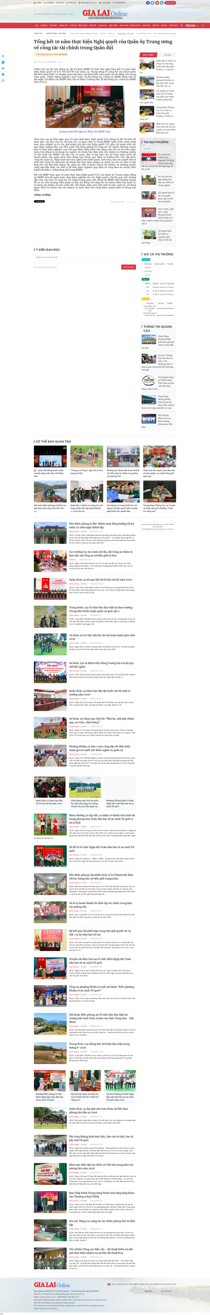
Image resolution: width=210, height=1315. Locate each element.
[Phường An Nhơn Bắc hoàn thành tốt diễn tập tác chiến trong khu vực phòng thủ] (123, 456)
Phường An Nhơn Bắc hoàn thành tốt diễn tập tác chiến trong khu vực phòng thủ (123, 473)
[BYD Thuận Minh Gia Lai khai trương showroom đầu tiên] (149, 419)
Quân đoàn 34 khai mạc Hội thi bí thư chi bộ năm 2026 (49, 802)
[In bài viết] (3, 80)
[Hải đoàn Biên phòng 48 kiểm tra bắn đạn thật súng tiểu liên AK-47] (147, 80)
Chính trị (63, 25)
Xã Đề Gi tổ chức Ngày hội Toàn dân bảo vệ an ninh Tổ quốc (101, 849)
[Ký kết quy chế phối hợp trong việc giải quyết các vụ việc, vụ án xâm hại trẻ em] (50, 940)
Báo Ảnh (50, 3)
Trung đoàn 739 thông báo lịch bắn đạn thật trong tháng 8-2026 (99, 1045)
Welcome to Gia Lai (88, 3)
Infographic (121, 3)
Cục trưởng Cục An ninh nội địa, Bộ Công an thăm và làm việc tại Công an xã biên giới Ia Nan (100, 553)
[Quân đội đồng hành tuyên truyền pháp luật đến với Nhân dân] (50, 456)
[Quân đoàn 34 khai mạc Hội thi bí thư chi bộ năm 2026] (50, 787)
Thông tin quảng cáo (158, 329)
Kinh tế (93, 25)
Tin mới (167, 55)
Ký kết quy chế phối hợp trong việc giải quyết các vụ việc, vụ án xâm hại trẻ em (100, 932)
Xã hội (164, 25)
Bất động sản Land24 (161, 524)
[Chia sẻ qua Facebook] (3, 56)
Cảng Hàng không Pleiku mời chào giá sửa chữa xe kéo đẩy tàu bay (158, 342)
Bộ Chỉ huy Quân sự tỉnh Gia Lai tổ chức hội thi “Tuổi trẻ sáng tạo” (85, 1097)
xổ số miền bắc (146, 524)
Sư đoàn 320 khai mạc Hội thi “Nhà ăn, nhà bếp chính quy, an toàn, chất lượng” (101, 720)
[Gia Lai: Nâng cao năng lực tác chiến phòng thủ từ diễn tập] (50, 1230)
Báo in (61, 3)
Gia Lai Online (52, 1284)
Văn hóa (146, 25)
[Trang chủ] (36, 25)
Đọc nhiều (148, 55)
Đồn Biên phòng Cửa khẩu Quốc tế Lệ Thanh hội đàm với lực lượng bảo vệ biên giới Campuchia (101, 876)
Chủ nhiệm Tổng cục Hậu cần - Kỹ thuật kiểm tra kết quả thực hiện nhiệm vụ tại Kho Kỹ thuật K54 (101, 1251)
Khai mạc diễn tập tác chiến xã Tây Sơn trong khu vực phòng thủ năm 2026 (101, 1166)
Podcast (72, 3)
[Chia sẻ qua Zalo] (3, 62)
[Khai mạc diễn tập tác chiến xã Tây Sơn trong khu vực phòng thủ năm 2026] (50, 1174)
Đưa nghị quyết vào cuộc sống (165, 33)
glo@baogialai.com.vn (47, 1297)
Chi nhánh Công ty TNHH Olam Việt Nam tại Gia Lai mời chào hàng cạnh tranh (158, 383)
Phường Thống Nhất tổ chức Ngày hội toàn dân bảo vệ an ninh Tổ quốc (120, 803)
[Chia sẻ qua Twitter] (3, 68)
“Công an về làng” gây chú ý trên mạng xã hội (86, 471)
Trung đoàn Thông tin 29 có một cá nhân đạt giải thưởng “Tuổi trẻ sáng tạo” (157, 113)
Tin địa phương (156, 142)
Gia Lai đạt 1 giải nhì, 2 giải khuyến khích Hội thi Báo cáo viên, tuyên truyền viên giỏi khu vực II (158, 216)
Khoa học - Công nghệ (130, 25)
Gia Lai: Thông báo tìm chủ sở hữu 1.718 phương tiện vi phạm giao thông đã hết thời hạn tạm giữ (158, 362)
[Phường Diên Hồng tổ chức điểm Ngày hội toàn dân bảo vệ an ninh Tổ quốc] (50, 1080)
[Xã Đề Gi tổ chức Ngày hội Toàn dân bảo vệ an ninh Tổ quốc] (50, 856)
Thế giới (53, 25)
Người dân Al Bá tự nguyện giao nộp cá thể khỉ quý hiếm (166, 197)
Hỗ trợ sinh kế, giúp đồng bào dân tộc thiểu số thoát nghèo (166, 180)
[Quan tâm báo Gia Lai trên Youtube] (157, 3)
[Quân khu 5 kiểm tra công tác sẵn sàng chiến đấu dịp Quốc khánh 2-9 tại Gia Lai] (147, 64)
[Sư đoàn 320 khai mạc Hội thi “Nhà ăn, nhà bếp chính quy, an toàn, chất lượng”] (50, 728)
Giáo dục (102, 25)
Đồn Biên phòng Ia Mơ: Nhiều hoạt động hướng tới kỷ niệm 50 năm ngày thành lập (101, 525)
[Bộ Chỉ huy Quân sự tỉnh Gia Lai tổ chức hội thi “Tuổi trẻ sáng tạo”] (85, 1080)
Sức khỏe (113, 25)
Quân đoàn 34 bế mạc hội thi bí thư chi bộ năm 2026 (100, 579)
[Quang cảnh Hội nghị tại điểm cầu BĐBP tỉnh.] (84, 107)
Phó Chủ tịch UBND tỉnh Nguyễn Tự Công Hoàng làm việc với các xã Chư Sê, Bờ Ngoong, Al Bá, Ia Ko (158, 161)
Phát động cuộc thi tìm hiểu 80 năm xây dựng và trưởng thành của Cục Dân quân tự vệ (84, 803)
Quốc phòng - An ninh (56, 33)
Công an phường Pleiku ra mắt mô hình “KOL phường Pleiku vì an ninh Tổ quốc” (101, 988)
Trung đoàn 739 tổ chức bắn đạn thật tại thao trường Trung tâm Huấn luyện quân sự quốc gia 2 (100, 609)
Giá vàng (146, 299)
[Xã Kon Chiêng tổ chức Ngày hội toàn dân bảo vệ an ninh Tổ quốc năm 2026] (120, 1080)
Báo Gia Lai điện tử (105, 14)
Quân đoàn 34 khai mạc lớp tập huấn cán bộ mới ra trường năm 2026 (99, 692)
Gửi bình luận (128, 267)
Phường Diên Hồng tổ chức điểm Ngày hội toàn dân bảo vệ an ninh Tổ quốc (49, 1097)
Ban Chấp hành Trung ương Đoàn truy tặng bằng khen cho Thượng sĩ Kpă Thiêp (101, 1194)
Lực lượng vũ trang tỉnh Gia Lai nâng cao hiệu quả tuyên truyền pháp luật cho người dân (157, 97)
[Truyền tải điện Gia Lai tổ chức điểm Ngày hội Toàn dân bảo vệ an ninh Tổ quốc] (50, 968)
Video (39, 3)
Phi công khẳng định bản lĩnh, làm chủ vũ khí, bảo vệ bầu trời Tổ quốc (101, 1138)
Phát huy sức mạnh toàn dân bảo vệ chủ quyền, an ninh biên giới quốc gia (165, 128)
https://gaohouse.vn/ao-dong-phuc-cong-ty (158, 529)
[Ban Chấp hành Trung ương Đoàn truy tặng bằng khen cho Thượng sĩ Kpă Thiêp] (50, 1202)
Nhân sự (111, 33)
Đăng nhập (170, 3)
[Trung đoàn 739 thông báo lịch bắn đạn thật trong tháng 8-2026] (50, 1053)
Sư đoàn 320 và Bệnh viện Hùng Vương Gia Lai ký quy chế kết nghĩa (101, 665)
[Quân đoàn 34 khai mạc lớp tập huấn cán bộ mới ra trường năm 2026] (50, 700)
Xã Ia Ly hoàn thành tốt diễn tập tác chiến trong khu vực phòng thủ (100, 905)
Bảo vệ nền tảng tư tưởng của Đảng (84, 33)
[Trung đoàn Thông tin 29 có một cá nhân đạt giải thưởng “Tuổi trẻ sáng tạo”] (147, 111)
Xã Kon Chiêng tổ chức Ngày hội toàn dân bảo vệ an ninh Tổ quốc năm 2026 (120, 1097)
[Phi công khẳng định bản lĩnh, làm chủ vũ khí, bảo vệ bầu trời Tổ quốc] (50, 1146)
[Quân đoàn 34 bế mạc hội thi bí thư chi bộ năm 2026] (50, 589)
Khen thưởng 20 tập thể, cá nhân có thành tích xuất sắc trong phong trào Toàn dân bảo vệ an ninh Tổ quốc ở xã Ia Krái (102, 819)
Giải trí (155, 25)
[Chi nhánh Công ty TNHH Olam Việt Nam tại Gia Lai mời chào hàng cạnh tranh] (149, 380)
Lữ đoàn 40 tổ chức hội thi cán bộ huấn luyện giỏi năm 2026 (102, 637)
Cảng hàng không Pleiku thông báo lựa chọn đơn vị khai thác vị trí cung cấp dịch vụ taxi (158, 402)
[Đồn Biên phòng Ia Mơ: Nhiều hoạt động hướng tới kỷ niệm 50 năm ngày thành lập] (50, 533)
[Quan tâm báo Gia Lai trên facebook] (148, 3)
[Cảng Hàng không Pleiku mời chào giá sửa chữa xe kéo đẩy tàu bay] (149, 339)
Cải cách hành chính (143, 33)
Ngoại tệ (145, 279)
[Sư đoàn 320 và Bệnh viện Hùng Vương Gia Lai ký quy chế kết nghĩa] (50, 672)
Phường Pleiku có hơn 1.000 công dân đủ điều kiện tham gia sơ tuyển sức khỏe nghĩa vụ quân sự (99, 748)
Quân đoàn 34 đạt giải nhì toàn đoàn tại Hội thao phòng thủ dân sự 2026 (98, 1110)
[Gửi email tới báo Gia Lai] (162, 3)
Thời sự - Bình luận (78, 25)
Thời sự (44, 25)
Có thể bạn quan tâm (53, 441)
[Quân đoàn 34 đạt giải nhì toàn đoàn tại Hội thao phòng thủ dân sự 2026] (50, 1118)
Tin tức (102, 33)
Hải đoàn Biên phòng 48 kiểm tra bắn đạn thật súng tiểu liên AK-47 (165, 81)
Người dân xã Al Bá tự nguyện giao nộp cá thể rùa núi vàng (157, 237)
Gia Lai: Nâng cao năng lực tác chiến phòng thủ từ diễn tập (102, 1223)
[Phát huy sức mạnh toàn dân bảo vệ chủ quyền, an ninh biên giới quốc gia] (147, 127)
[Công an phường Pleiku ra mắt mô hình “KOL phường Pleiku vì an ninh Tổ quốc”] (50, 996)
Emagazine (106, 3)
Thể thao (173, 25)
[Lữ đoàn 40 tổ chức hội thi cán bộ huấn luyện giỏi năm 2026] (50, 644)
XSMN (171, 524)
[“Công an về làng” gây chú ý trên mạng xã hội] (86, 456)
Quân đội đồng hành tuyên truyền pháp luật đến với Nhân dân (49, 473)
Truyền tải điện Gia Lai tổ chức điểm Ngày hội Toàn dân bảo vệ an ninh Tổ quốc (100, 961)
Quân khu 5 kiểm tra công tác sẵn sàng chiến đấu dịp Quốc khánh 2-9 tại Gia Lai (158, 66)
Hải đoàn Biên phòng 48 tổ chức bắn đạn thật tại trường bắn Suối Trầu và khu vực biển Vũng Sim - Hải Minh (101, 1018)
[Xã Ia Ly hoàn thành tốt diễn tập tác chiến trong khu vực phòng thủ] (50, 912)
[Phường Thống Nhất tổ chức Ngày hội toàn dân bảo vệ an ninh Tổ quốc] (120, 787)
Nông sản (146, 259)
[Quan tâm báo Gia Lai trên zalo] (152, 3)
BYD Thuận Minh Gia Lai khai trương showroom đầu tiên (157, 421)
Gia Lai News (192, 25)
